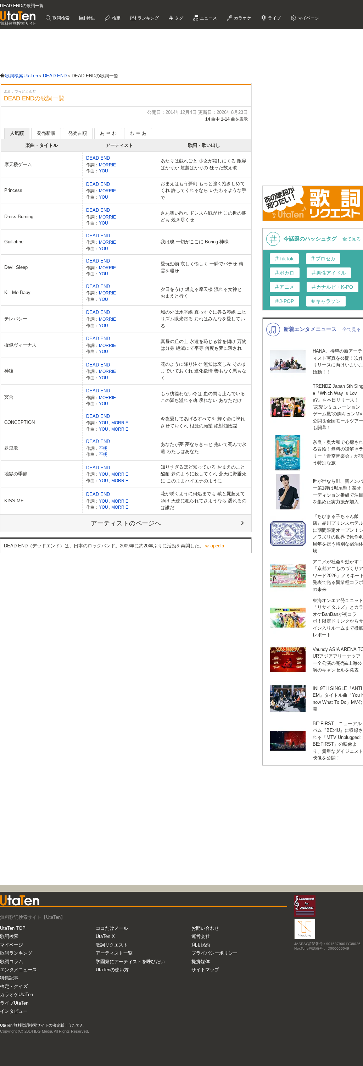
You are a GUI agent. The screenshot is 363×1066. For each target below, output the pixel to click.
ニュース (208, 18)
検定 (116, 18)
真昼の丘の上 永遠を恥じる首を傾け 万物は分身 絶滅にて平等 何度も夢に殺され (203, 345)
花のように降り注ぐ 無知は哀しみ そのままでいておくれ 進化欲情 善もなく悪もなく (203, 371)
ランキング (147, 18)
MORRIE (107, 164)
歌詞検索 (60, 18)
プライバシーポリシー (214, 953)
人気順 (17, 133)
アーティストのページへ (126, 523)
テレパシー (15, 318)
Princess (13, 190)
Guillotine (13, 241)
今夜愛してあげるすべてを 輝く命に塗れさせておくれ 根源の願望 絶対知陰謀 (203, 422)
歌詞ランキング (16, 953)
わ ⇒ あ (138, 133)
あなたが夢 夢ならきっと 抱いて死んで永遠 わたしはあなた (203, 448)
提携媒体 (200, 961)
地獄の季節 (15, 473)
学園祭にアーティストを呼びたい (130, 961)
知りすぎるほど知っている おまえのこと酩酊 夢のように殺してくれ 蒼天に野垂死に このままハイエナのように (203, 474)
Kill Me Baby (17, 292)
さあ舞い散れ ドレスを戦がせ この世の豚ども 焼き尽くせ (203, 216)
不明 (103, 448)
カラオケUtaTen (16, 994)
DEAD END (98, 158)
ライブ (274, 18)
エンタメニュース (18, 969)
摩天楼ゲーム (18, 164)
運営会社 (200, 936)
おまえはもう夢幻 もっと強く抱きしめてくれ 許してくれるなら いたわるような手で (203, 190)
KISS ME (14, 500)
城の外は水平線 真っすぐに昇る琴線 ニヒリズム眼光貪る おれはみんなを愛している (203, 318)
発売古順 (77, 133)
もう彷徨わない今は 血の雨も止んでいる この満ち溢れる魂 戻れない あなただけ (203, 397)
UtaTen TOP (13, 928)
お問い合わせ (205, 928)
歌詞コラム (11, 961)
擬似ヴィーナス (20, 345)
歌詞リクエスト (112, 945)
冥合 (8, 397)
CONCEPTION (19, 422)
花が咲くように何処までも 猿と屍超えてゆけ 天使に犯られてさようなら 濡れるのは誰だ (203, 500)
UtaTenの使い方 (112, 969)
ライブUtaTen (14, 1003)
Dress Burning (18, 216)
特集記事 (9, 978)
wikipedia (214, 545)
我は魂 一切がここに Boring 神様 (195, 241)
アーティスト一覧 (114, 953)
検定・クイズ (14, 986)
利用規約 (200, 945)
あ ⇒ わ (108, 133)
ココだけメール (112, 928)
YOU (103, 171)
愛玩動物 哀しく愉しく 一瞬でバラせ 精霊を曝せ (202, 267)
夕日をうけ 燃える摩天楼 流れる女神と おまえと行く (201, 293)
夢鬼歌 (11, 448)
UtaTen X (105, 936)
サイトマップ (205, 969)
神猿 (8, 371)
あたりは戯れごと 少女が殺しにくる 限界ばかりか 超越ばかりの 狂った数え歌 (203, 164)
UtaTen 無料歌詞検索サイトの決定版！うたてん (42, 1025)
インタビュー (14, 1011)
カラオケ (242, 18)
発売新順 (46, 133)
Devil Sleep (16, 267)
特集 (90, 18)
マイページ (11, 945)
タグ (178, 18)
